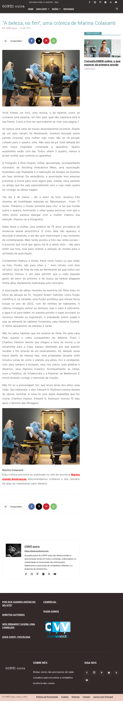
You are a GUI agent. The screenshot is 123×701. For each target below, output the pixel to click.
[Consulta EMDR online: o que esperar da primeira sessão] (102, 41)
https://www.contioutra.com (37, 551)
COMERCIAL (49, 601)
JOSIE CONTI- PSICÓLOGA (16, 636)
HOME (30, 9)
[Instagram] (94, 2)
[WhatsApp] (53, 41)
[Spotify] (105, 2)
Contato (86, 696)
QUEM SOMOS (51, 611)
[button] (117, 8)
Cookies (65, 696)
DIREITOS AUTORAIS (13, 614)
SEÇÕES (55, 9)
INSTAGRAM (68, 9)
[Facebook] (89, 2)
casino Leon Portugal (103, 696)
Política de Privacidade (47, 696)
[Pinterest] (100, 2)
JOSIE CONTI (41, 9)
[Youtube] (116, 2)
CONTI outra (11, 28)
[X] (110, 2)
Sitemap (76, 696)
